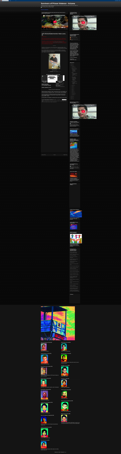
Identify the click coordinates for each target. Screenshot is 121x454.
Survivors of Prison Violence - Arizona (58, 3)
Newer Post (44, 154)
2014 (72, 65)
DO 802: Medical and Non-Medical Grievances (74, 259)
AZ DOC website (55, 71)
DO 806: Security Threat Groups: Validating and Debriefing (73, 277)
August (73, 85)
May (72, 89)
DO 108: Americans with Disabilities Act (73, 262)
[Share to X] (64, 99)
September (73, 67)
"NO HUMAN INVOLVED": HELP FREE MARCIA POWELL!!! (74, 79)
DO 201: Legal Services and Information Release (74, 255)
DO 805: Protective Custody (74, 274)
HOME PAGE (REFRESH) (44, 9)
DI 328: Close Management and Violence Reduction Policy (74, 290)
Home (55, 154)
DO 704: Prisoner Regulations (74, 271)
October (73, 66)
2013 (72, 96)
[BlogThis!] (63, 99)
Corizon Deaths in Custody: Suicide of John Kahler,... (74, 82)
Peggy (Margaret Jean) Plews (74, 39)
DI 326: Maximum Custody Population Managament (74, 288)
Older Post (65, 154)
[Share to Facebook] (65, 99)
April (72, 90)
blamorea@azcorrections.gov (60, 86)
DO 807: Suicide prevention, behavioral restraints (74, 268)
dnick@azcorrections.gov (59, 84)
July (72, 86)
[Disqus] (54, 115)
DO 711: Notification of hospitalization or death (73, 252)
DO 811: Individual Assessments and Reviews (74, 286)
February (73, 93)
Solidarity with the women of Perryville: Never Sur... (74, 70)
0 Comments (59, 99)
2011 (72, 98)
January (73, 94)
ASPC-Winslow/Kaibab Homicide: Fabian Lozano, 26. (74, 74)
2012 (72, 97)
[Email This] (62, 99)
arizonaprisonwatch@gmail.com (53, 48)
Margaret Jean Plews (74, 37)
